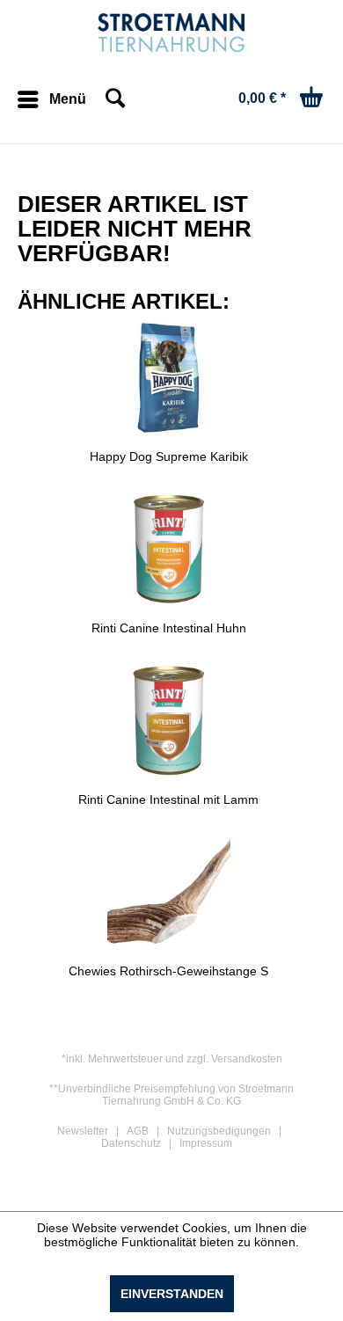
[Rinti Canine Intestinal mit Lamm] (168, 720)
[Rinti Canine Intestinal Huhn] (168, 548)
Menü (67, 98)
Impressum (205, 1143)
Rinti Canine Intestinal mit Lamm (168, 799)
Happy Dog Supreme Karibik (169, 456)
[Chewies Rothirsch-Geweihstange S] (168, 891)
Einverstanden (171, 1294)
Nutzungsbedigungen (219, 1131)
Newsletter (82, 1131)
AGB (138, 1131)
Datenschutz (131, 1143)
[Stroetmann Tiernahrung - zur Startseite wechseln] (172, 33)
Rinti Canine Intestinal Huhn (168, 628)
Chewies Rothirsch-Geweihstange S (168, 971)
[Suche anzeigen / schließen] (114, 99)
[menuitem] (52, 99)
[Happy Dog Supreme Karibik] (168, 377)
